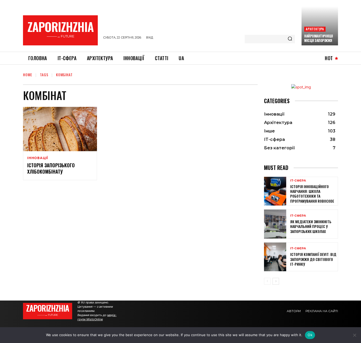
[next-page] (275, 281)
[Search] (290, 39)
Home (27, 74)
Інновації (37, 158)
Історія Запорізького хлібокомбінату (51, 168)
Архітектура (315, 29)
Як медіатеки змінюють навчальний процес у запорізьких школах (310, 226)
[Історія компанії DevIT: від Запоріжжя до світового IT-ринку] (275, 256)
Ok (310, 335)
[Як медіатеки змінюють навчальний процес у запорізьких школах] (275, 223)
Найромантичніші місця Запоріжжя (318, 38)
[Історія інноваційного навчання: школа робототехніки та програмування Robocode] (275, 191)
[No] (354, 335)
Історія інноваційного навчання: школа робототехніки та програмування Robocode (312, 194)
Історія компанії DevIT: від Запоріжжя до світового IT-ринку (313, 258)
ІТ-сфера (298, 180)
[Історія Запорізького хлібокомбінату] (60, 129)
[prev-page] (267, 281)
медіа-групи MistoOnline (97, 317)
